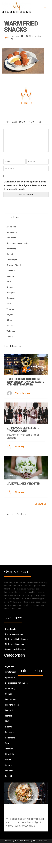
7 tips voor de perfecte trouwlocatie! (23, 429)
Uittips (9, 320)
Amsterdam (12, 232)
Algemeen (11, 227)
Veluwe (10, 325)
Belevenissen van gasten (18, 243)
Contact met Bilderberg (15, 649)
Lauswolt (11, 271)
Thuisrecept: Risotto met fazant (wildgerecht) (24, 811)
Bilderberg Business (14, 644)
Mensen (10, 276)
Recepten (11, 293)
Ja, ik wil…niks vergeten (23, 483)
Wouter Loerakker (23, 393)
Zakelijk (10, 336)
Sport (9, 303)
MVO (9, 282)
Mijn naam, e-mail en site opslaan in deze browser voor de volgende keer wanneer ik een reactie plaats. (25, 185)
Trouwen (10, 309)
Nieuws (10, 287)
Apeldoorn (11, 238)
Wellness (11, 331)
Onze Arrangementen (15, 634)
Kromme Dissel (14, 265)
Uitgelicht (11, 314)
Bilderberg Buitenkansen (16, 639)
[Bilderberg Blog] (26, 7)
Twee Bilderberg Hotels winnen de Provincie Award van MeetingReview (25, 381)
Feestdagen (12, 260)
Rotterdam (11, 298)
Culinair (10, 254)
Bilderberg (15, 36)
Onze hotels (10, 629)
